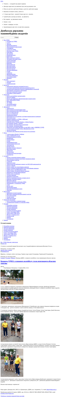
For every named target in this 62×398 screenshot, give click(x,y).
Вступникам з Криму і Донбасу (15, 123)
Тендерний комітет (11, 104)
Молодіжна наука (11, 149)
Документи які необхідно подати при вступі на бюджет (21, 131)
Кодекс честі (10, 186)
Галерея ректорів (11, 83)
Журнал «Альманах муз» (13, 214)
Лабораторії (10, 150)
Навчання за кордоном (12, 176)
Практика (9, 190)
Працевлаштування (12, 187)
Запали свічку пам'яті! (6, 250)
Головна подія (10, 216)
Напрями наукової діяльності (14, 148)
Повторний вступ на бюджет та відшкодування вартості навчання (24, 116)
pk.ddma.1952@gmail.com (7, 393)
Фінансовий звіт (11, 64)
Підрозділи (6, 94)
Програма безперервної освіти (14, 188)
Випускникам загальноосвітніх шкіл (16, 109)
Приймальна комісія (12, 115)
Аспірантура (10, 154)
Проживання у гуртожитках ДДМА (16, 183)
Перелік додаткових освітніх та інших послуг (18, 178)
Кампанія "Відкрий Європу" (14, 179)
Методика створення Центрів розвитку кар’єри (19, 194)
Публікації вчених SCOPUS (14, 137)
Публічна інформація (12, 75)
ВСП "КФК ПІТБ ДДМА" (13, 100)
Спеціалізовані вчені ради (13, 143)
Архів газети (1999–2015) (13, 213)
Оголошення (10, 218)
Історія (8, 71)
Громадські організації (9, 199)
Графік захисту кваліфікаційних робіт (16, 169)
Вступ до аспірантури (12, 113)
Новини (9, 217)
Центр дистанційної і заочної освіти (16, 96)
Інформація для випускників (14, 193)
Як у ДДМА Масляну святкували (9, 242)
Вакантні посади (11, 68)
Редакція (6, 203)
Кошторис (9, 63)
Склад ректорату (11, 81)
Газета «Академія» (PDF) (13, 212)
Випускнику (7, 191)
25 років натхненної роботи (14, 210)
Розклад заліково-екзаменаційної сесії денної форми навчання (22, 168)
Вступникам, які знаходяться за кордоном (17, 124)
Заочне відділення (11, 130)
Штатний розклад (11, 67)
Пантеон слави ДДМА (12, 51)
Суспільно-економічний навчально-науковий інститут (21, 87)
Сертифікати (10, 48)
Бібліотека (9, 101)
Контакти (9, 78)
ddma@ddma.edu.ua (51, 389)
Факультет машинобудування (14, 92)
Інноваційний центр (12, 142)
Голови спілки (10, 197)
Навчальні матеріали (12, 206)
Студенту (6, 156)
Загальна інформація (12, 70)
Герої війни (10, 52)
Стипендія (9, 161)
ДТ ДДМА (9, 102)
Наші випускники (11, 198)
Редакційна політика (12, 205)
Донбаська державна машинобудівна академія (12, 396)
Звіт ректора (10, 53)
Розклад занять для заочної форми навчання (18, 171)
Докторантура (10, 145)
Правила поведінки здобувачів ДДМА (16, 182)
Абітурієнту (7, 107)
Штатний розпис (11, 66)
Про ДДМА (7, 40)
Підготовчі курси (11, 117)
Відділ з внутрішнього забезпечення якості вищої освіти (21, 98)
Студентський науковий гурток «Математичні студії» (20, 128)
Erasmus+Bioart (10, 139)
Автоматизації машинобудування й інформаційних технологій (23, 89)
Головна (3, 258)
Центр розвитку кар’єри (13, 160)
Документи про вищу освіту (14, 59)
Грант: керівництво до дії (13, 135)
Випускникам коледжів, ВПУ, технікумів (17, 111)
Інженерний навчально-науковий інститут (17, 86)
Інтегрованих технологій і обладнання (17, 90)
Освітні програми (11, 60)
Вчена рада (9, 56)
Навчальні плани (11, 62)
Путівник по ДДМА (12, 41)
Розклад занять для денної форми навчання (18, 167)
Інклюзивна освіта (11, 77)
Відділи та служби (11, 105)
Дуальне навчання (11, 175)
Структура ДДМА (11, 49)
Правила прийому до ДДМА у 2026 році (17, 119)
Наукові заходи (10, 146)
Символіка (9, 72)
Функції (9, 82)
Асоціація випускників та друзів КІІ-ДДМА (18, 202)
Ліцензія (9, 44)
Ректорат (6, 79)
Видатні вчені (10, 152)
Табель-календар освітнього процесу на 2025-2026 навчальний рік (24, 164)
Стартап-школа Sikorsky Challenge (15, 134)
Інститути (6, 85)
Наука (5, 133)
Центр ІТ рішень (11, 97)
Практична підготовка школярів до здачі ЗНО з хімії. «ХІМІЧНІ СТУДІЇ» (25, 127)
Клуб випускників (11, 195)
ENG (2, 1)
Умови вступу (10, 108)
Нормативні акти (11, 55)
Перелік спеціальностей (13, 120)
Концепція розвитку (12, 45)
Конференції (10, 138)
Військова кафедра (11, 180)
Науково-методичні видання (14, 153)
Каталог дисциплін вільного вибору (16, 157)
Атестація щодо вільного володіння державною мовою (21, 158)
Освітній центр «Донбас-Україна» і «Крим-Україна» (20, 122)
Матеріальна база (11, 74)
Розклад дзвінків (11, 165)
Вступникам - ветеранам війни (15, 126)
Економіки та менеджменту (14, 93)
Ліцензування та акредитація (14, 47)
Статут (8, 42)
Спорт (8, 184)
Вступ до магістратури (12, 112)
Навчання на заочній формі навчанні (16, 172)
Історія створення (11, 209)
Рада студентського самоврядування (16, 201)
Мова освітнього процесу (13, 57)
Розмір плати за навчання (13, 173)
